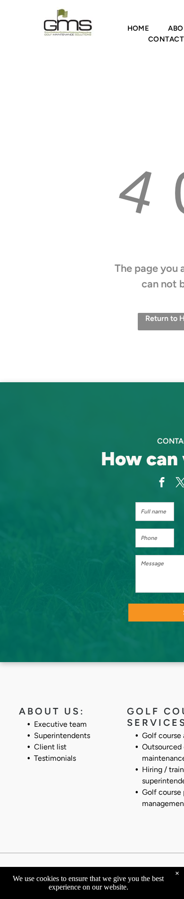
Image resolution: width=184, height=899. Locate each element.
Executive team (60, 724)
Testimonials (55, 758)
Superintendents (62, 735)
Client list (50, 746)
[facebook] (161, 484)
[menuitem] (138, 28)
